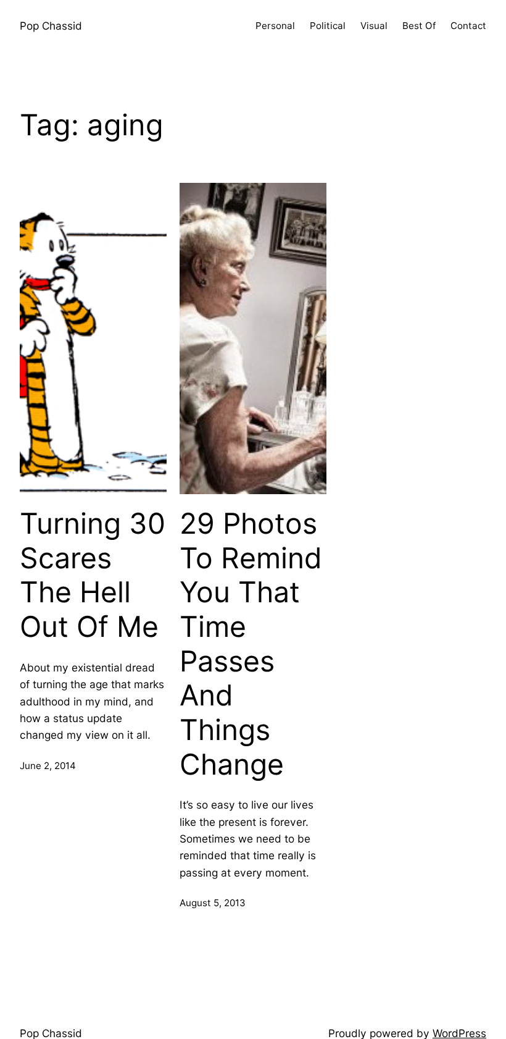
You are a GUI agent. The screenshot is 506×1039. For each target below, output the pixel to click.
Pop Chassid (51, 25)
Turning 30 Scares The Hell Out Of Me (92, 575)
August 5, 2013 (213, 903)
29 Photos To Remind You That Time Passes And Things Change (251, 644)
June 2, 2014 (48, 766)
